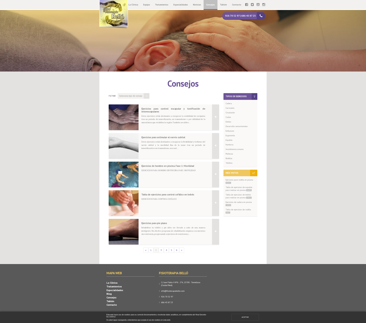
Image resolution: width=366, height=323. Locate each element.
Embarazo (230, 131)
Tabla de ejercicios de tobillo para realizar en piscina (238, 196)
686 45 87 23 (167, 302)
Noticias (197, 4)
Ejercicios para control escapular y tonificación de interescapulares (173, 110)
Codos (228, 117)
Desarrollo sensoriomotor (237, 126)
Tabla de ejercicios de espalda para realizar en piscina (239, 188)
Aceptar (245, 317)
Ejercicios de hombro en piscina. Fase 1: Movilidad (167, 166)
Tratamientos (161, 4)
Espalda (229, 140)
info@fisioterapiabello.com (173, 291)
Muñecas (229, 153)
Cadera (229, 103)
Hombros (229, 144)
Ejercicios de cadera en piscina (239, 203)
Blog (109, 293)
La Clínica (133, 4)
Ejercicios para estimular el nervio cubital (163, 137)
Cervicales (230, 108)
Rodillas (229, 158)
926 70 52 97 (167, 296)
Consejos (210, 4)
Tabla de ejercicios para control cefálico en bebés (167, 194)
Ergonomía (230, 135)
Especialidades (180, 4)
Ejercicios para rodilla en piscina (239, 181)
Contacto (236, 4)
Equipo (146, 4)
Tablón (223, 4)
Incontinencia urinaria (234, 149)
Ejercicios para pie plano (154, 223)
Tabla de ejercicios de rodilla (238, 211)
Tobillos (229, 163)
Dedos (228, 121)
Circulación (230, 112)
